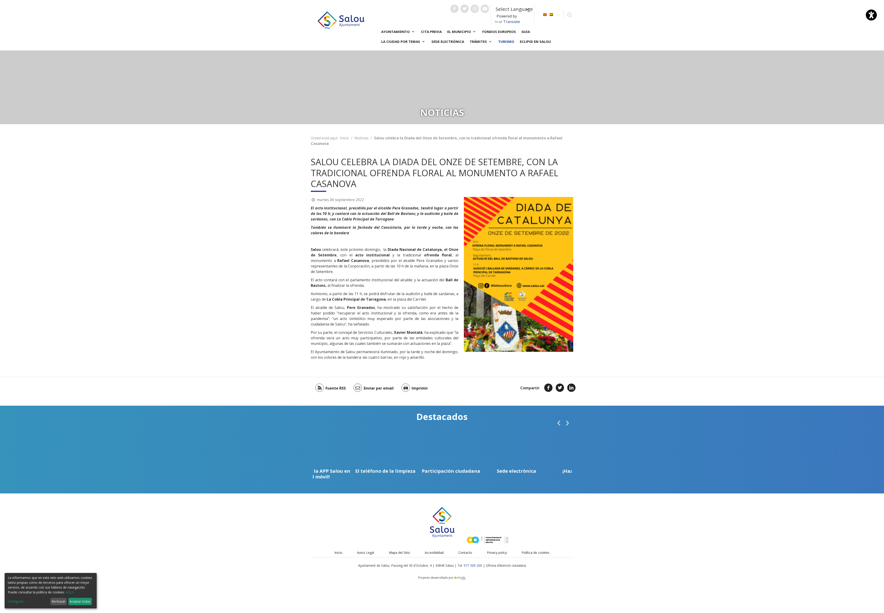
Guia (525, 31)
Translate (511, 21)
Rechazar (58, 601)
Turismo (506, 41)
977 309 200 (473, 565)
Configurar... (17, 601)
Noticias (362, 138)
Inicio (344, 138)
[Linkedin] (571, 388)
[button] (559, 423)
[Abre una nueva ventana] (454, 9)
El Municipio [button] (459, 31)
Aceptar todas (80, 601)
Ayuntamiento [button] (396, 31)
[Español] (551, 14)
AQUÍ (69, 592)
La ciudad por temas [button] (401, 41)
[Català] (545, 14)
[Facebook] (548, 388)
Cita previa (431, 31)
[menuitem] (545, 14)
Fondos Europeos (499, 31)
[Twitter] (560, 388)
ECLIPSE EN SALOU (535, 41)
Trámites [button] (479, 41)
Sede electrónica (447, 41)
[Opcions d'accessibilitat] (871, 15)
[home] (341, 19)
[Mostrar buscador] (569, 14)
